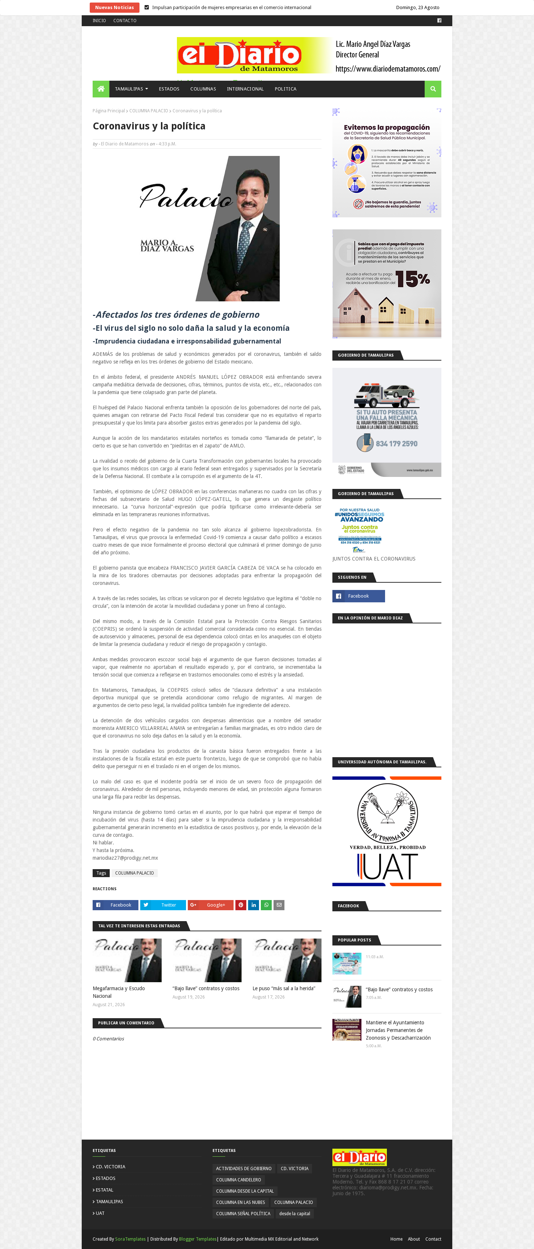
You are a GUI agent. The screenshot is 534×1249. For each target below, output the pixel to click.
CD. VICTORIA (110, 1166)
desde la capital (294, 1213)
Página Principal (109, 110)
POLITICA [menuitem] (285, 89)
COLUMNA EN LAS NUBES (240, 1202)
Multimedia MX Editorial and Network (282, 1239)
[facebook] (438, 20)
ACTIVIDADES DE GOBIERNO (244, 1168)
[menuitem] (101, 89)
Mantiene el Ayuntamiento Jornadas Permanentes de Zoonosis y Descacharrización (398, 1030)
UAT (100, 1213)
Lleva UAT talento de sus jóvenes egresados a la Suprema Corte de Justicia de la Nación (242, 7)
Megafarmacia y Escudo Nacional (119, 992)
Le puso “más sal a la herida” (283, 988)
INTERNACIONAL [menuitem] (245, 89)
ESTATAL (104, 1190)
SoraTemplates (130, 1239)
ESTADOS (106, 1178)
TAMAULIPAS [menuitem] (129, 89)
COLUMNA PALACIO (148, 110)
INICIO (99, 20)
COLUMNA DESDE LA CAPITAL (245, 1191)
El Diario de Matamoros (125, 143)
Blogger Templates (198, 1239)
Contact (433, 1239)
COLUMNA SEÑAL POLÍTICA (243, 1213)
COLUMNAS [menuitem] (203, 89)
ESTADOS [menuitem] (169, 89)
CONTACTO (125, 20)
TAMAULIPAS (109, 1201)
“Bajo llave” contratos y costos (206, 988)
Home (396, 1239)
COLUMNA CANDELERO (238, 1179)
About (414, 1239)
